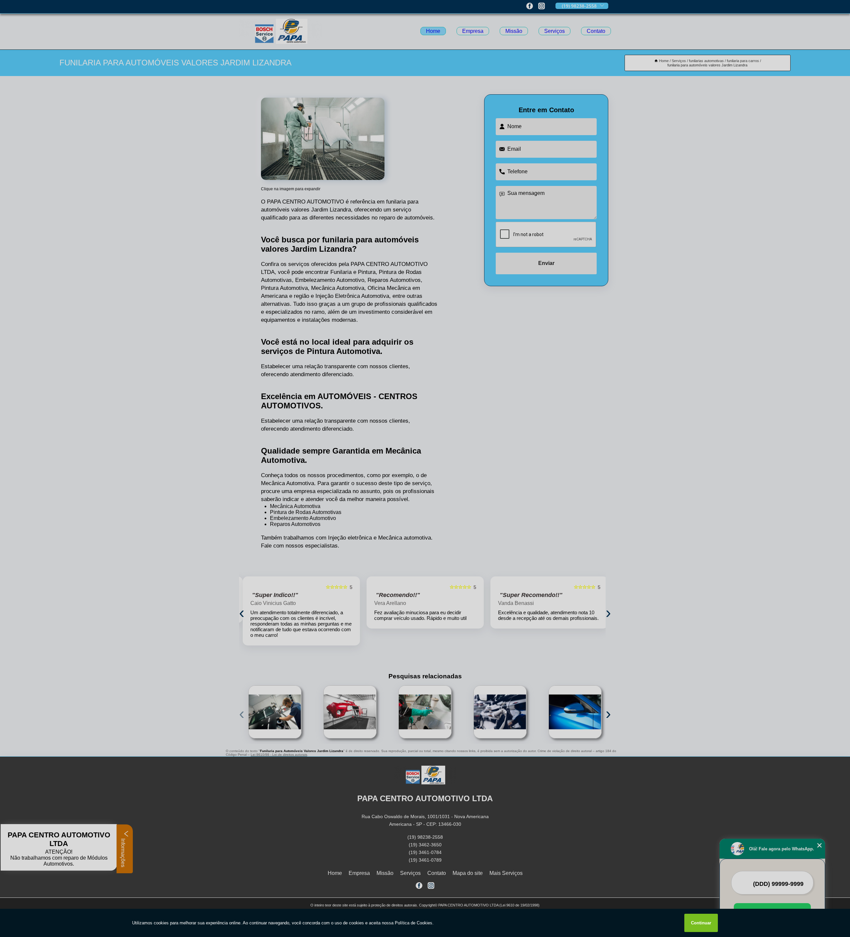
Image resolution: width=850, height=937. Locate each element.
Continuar (701, 922)
